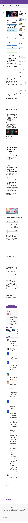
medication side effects (22, 64)
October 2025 (22, 90)
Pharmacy (21, 95)
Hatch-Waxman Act (21, 56)
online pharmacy (21, 43)
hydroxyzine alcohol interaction (11, 305)
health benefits (21, 53)
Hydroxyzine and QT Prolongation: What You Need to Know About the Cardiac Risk (17, 331)
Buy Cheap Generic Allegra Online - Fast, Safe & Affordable (24, 25)
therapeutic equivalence (22, 69)
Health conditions (9, 42)
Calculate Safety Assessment (12, 45)
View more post (12, 324)
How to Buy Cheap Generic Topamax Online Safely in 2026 (24, 19)
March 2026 (22, 84)
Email (7, 488)
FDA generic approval (21, 74)
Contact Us (4, 518)
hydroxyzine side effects (9, 306)
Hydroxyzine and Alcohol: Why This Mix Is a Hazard (10, 330)
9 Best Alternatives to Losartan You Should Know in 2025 (24, 30)
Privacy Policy (4, 516)
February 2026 (22, 85)
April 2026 (22, 83)
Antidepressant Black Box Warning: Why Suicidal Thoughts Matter (24, 15)
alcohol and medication (9, 307)
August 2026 (22, 78)
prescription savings (21, 61)
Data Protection (5, 517)
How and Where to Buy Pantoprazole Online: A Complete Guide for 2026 (24, 36)
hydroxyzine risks (14, 307)
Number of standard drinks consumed (11, 36)
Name (7, 485)
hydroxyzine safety (15, 306)
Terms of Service (5, 515)
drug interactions (21, 51)
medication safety (21, 45)
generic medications (21, 72)
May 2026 (22, 82)
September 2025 (22, 91)
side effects (20, 48)
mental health (21, 59)
